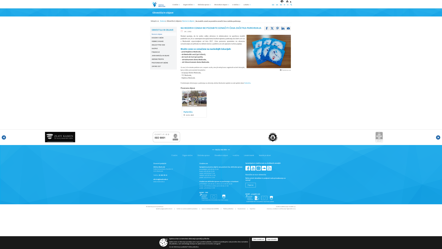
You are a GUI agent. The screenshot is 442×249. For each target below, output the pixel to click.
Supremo (252, 209)
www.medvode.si (158, 182)
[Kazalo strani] (287, 1)
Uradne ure (203, 163)
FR (284, 5)
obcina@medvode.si (160, 179)
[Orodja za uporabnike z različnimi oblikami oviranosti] (282, 1)
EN (277, 5)
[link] (266, 28)
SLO (273, 5)
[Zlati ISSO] (379, 137)
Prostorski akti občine (160, 63)
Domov (162, 21)
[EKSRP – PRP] (213, 197)
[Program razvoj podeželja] (259, 199)
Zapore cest (156, 66)
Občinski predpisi (158, 59)
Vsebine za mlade (158, 41)
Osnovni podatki (159, 163)
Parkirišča (247, 83)
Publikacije (156, 52)
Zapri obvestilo (272, 239)
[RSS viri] (269, 168)
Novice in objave (188, 21)
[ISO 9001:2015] (166, 137)
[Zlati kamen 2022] (60, 137)
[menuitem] (176, 4)
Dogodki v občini (157, 38)
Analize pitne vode (158, 45)
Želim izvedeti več (258, 239)
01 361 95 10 (163, 175)
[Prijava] (290, 2)
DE (281, 5)
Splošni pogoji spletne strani (164, 209)
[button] (4, 137)
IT (287, 5)
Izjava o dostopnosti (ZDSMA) (210, 209)
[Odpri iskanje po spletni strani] (291, 5)
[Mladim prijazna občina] (272, 137)
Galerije (155, 48)
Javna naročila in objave (160, 56)
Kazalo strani (242, 209)
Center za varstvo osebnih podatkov (187, 209)
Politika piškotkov (228, 209)
